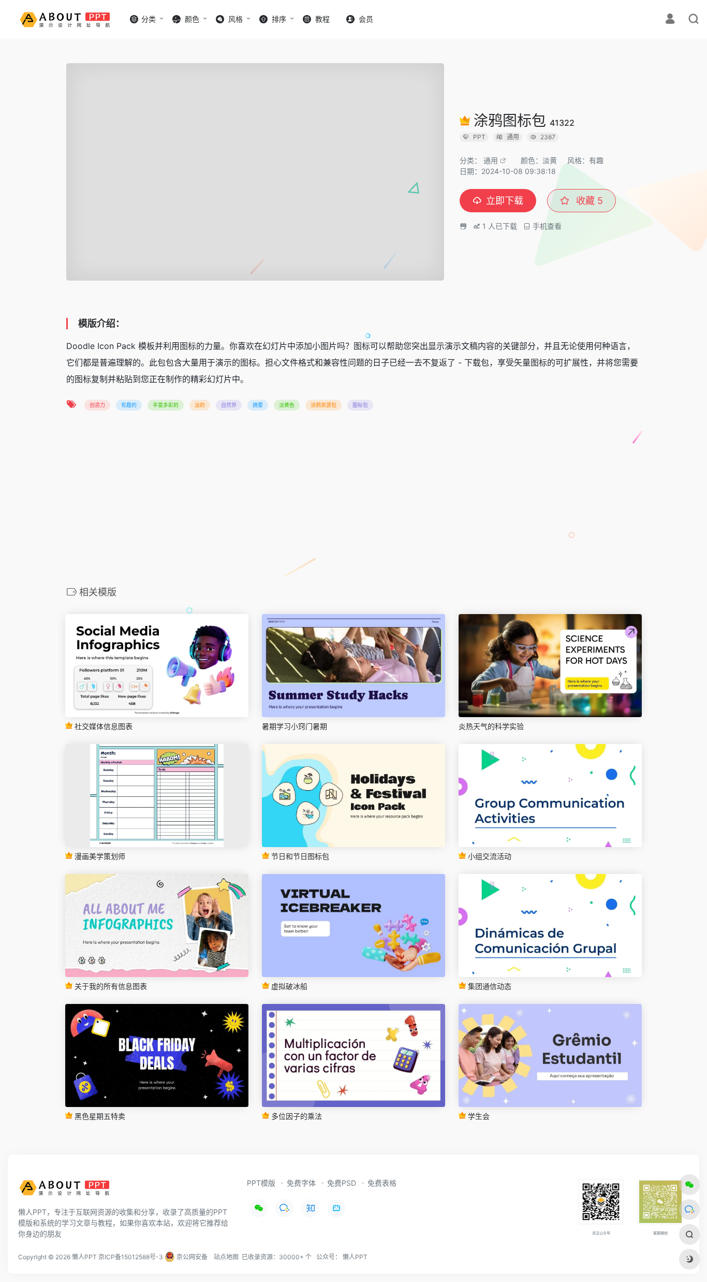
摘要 (258, 405)
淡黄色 (286, 405)
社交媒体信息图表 (102, 726)
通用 (490, 160)
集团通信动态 (488, 986)
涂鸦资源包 (323, 405)
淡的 (200, 405)
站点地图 (226, 1257)
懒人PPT (355, 1257)
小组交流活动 (488, 856)
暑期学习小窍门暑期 (294, 726)
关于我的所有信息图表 (109, 986)
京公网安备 (191, 1257)
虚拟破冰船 (288, 986)
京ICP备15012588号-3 (130, 1257)
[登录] (670, 20)
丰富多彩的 (166, 405)
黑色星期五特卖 (98, 1116)
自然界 (229, 405)
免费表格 (381, 1182)
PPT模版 (261, 1182)
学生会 (478, 1116)
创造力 (97, 405)
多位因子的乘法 (295, 1116)
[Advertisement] (353, 501)
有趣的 (129, 405)
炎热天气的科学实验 (491, 726)
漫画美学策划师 (98, 856)
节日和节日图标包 (299, 856)
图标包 (360, 405)
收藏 (588, 200)
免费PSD (341, 1182)
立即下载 (504, 200)
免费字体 (301, 1182)
